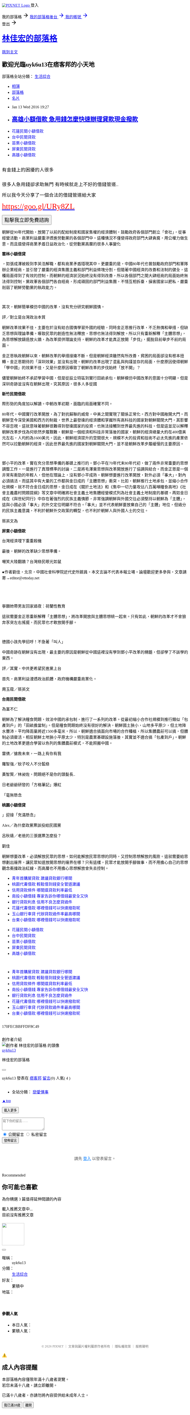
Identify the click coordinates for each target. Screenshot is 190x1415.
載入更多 (10, 1110)
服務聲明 (142, 1346)
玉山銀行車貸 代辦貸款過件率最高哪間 (46, 914)
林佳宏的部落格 (29, 38)
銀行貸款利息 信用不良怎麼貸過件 (42, 902)
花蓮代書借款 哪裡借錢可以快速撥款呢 (46, 908)
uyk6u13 (9, 1050)
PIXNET (58, 1346)
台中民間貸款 (24, 137)
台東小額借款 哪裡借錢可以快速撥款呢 (46, 920)
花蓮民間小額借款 (28, 131)
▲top (6, 1101)
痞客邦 (36, 1078)
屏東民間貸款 (24, 149)
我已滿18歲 (12, 1405)
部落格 (18, 92)
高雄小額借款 (24, 155)
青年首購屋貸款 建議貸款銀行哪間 (42, 878)
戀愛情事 (40, 1092)
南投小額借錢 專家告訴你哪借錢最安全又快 (50, 896)
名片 (16, 98)
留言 (46, 1078)
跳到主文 (10, 52)
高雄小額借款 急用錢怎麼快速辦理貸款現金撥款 (75, 119)
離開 (28, 1405)
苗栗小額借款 (24, 143)
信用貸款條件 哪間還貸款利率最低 (42, 890)
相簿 (16, 86)
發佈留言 (10, 1140)
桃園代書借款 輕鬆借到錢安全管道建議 (46, 884)
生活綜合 (42, 76)
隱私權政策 (123, 1346)
